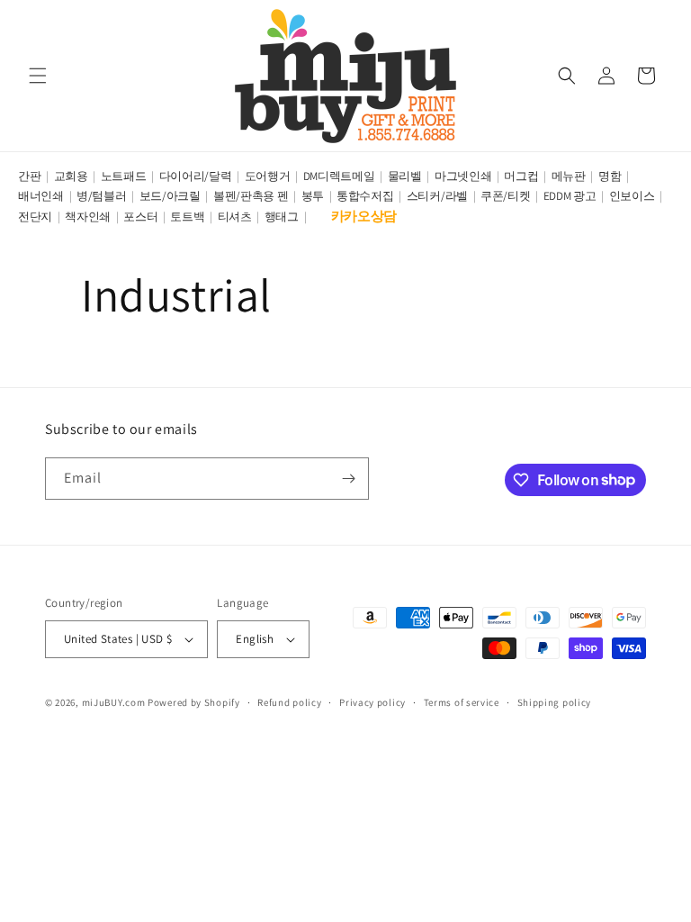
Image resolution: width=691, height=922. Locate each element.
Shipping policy (554, 702)
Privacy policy (372, 702)
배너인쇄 (41, 195)
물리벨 (405, 176)
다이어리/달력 (195, 176)
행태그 (282, 216)
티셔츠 (235, 216)
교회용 (71, 176)
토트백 (187, 216)
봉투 (312, 195)
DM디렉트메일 (339, 176)
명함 (609, 176)
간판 (29, 176)
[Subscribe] (348, 478)
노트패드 (124, 176)
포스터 (140, 216)
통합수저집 (365, 195)
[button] (38, 75)
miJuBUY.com (114, 702)
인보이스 (632, 195)
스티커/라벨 (437, 195)
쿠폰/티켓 (505, 195)
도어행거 (268, 176)
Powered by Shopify (194, 702)
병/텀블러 (101, 195)
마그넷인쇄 (463, 176)
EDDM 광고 (570, 195)
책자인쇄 (88, 216)
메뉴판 (569, 176)
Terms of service (461, 702)
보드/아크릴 (170, 195)
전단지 (35, 216)
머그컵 (521, 176)
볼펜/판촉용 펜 (251, 195)
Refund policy (289, 702)
